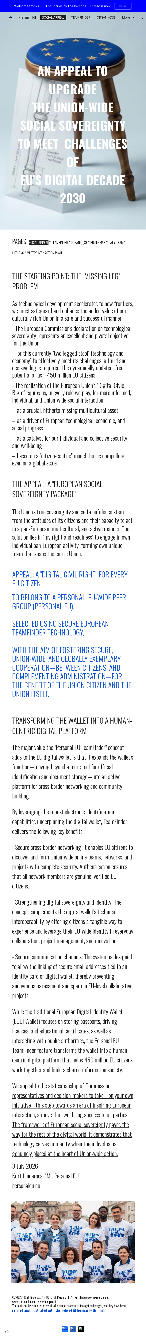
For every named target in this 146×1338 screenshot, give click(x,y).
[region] (73, 6)
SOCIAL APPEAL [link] (53, 17)
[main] (73, 121)
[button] (141, 17)
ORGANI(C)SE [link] (106, 17)
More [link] (126, 17)
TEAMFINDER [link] (80, 17)
